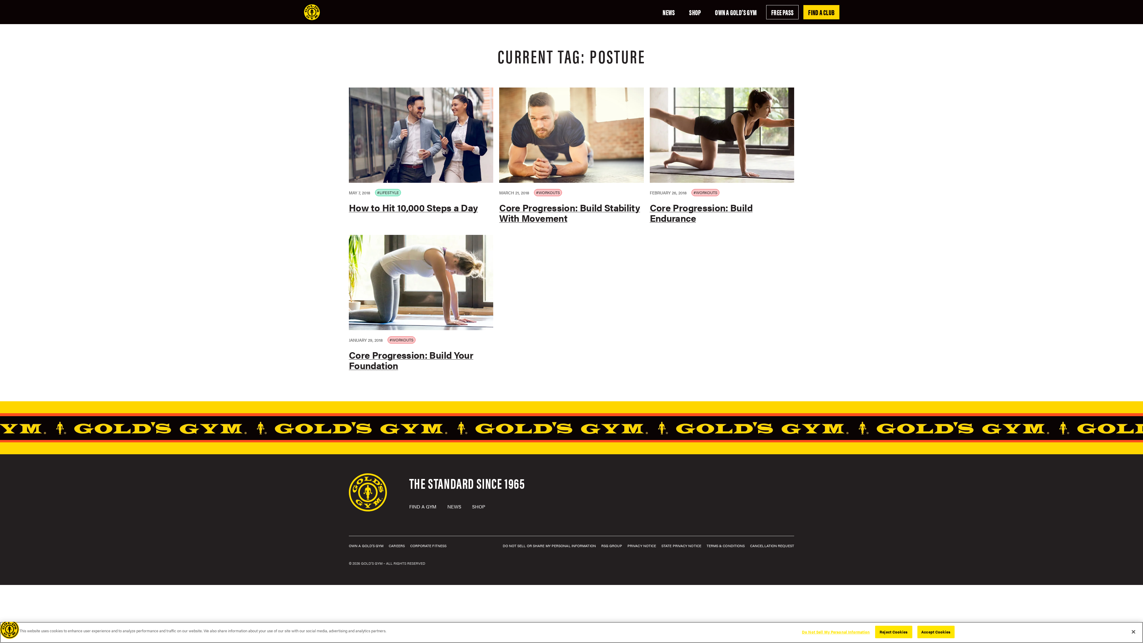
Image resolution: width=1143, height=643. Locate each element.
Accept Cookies (935, 632)
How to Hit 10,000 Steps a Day (413, 207)
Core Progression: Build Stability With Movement (569, 212)
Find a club (821, 12)
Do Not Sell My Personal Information (836, 632)
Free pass (782, 12)
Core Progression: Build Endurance (701, 212)
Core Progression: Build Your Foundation (411, 360)
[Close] (1133, 631)
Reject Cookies (894, 632)
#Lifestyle (388, 192)
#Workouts (548, 192)
